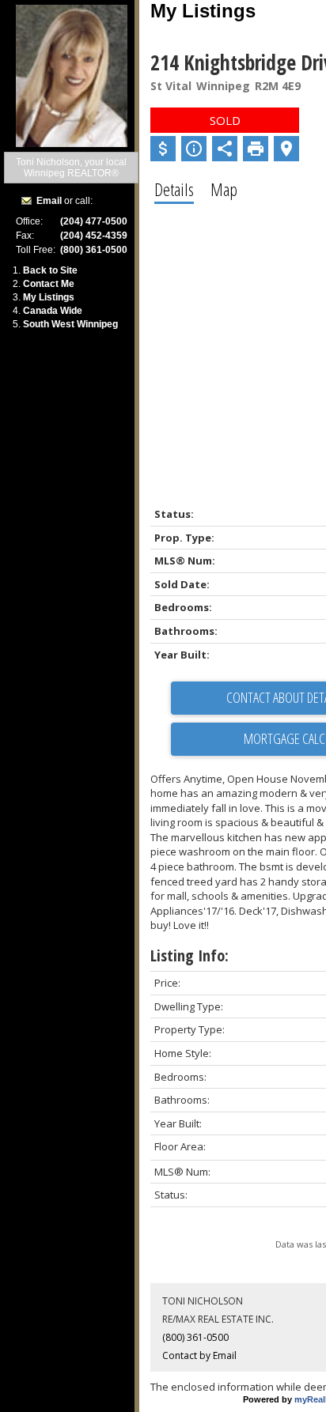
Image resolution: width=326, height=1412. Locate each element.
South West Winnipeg (70, 324)
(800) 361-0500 (195, 1337)
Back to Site (50, 270)
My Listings (48, 297)
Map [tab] (223, 189)
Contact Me (48, 283)
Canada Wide (52, 310)
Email (49, 200)
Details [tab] (174, 189)
